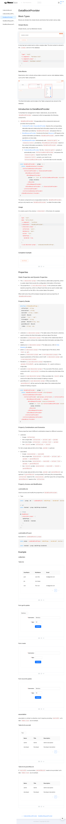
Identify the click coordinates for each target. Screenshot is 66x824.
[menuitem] (8, 10)
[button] (41, 581)
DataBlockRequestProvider (10, 20)
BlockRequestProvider (28, 140)
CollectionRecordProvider (9, 13)
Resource (51, 133)
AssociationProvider (40, 126)
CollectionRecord (7, 10)
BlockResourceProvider (29, 133)
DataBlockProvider (8, 17)
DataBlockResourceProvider (10, 24)
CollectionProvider (27, 126)
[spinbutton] (38, 622)
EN (61, 1)
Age (33, 622)
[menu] (8, 19)
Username (31, 617)
